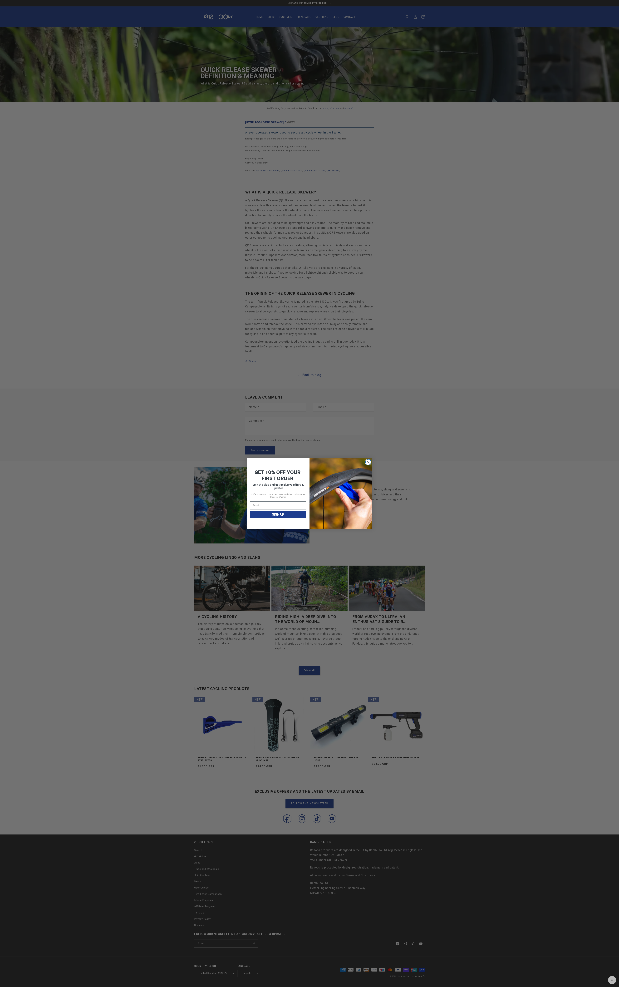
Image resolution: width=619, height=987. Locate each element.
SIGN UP (278, 514)
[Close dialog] (368, 462)
